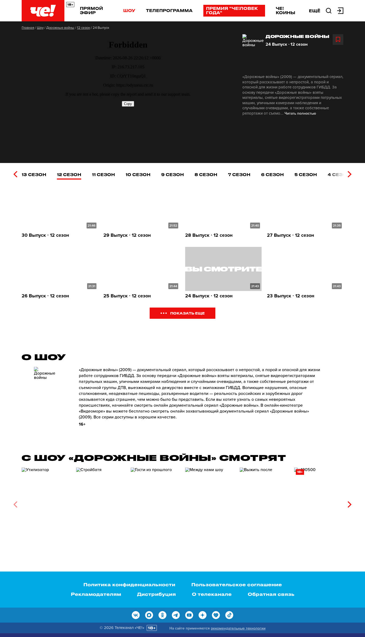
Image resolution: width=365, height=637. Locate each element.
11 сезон (103, 174)
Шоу (129, 10)
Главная (28, 28)
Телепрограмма (169, 10)
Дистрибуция (156, 594)
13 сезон (34, 174)
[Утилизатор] (46, 502)
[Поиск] (329, 10)
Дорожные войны (60, 28)
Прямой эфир (91, 10)
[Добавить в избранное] (338, 39)
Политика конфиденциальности (129, 584)
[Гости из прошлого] (155, 502)
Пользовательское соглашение (236, 584)
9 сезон (172, 174)
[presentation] (15, 174)
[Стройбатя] (100, 502)
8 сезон (206, 174)
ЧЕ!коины (285, 10)
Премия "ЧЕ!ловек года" (232, 10)
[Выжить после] (264, 502)
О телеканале (212, 594)
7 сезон (239, 174)
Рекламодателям (96, 594)
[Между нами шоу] (209, 502)
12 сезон (83, 28)
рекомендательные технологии (238, 628)
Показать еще (187, 313)
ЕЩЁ (314, 11)
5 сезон (305, 174)
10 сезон (138, 174)
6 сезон (272, 174)
